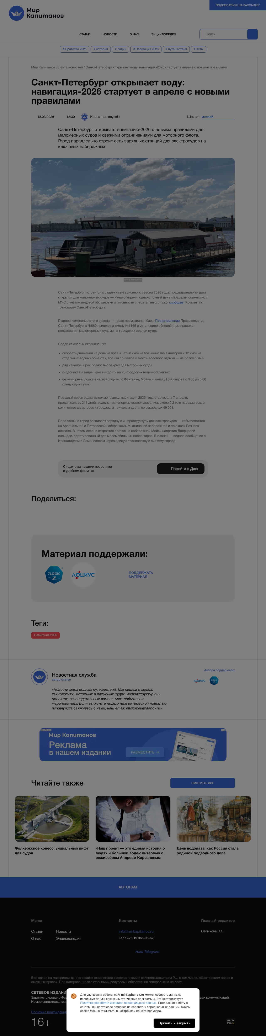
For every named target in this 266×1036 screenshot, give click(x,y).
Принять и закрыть (174, 1023)
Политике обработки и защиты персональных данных (118, 1002)
